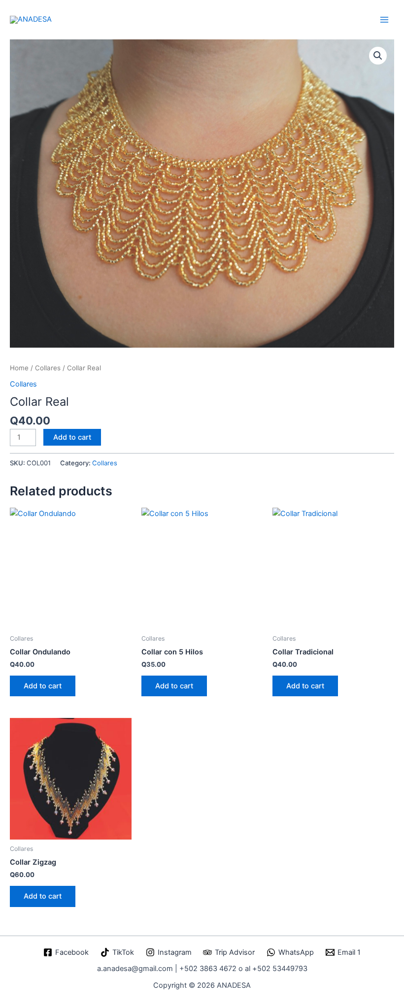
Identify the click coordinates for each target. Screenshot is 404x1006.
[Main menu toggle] (384, 19)
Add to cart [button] (43, 685)
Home (19, 368)
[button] (378, 56)
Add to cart (72, 437)
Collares (48, 368)
